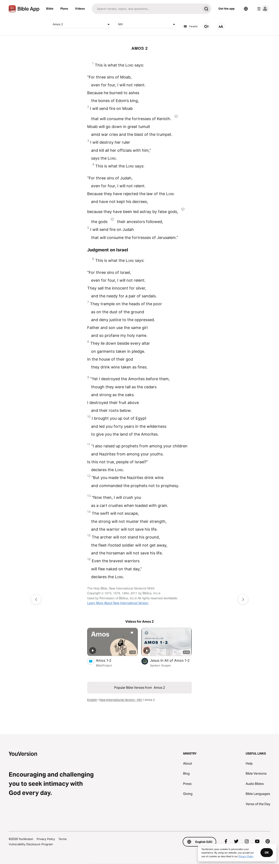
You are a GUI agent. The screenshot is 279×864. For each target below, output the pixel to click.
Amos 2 (58, 24)
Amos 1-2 (108, 660)
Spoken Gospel (160, 665)
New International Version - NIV (120, 700)
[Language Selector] (246, 8)
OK (267, 852)
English (92, 700)
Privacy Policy (46, 839)
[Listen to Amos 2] (206, 26)
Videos (80, 8)
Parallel (193, 26)
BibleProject (104, 665)
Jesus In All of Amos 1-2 (171, 660)
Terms (62, 839)
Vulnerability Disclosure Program (31, 844)
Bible (49, 8)
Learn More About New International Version (117, 603)
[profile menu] (262, 8)
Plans (64, 8)
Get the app (226, 8)
